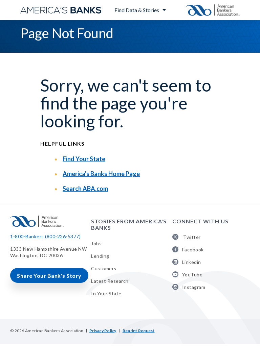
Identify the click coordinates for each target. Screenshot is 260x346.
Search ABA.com (85, 188)
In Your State (106, 293)
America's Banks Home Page (101, 173)
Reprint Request (139, 330)
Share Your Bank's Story (49, 275)
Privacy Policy (102, 330)
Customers (103, 268)
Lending (100, 256)
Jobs (96, 243)
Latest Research (110, 281)
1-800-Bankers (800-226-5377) (45, 236)
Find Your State (84, 159)
